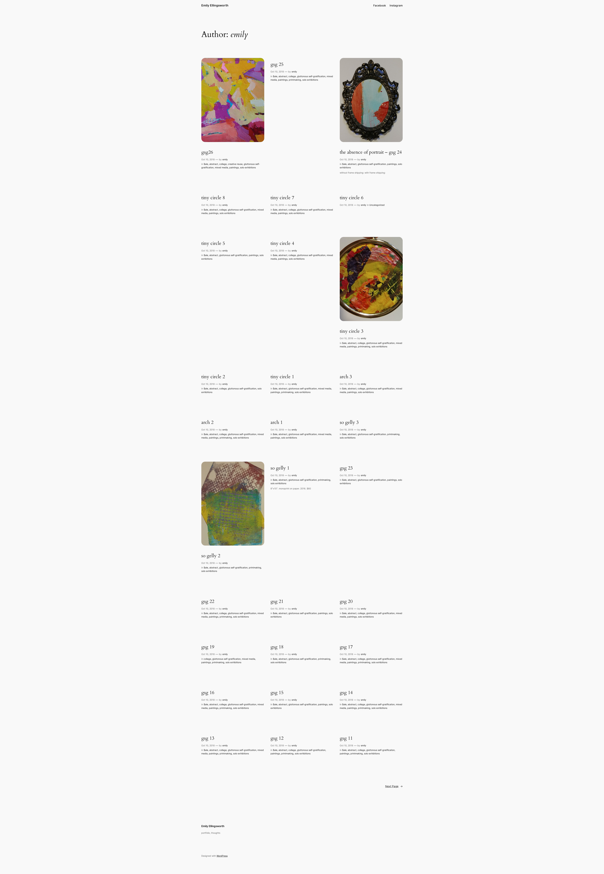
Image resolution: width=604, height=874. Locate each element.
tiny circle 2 (213, 377)
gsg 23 (346, 468)
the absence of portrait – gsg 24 (371, 152)
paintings (234, 167)
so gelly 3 (349, 422)
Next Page (394, 786)
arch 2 (207, 422)
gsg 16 (207, 693)
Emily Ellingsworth (214, 5)
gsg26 (207, 152)
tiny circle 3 (351, 331)
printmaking (295, 79)
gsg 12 (277, 738)
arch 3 (346, 377)
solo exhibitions (248, 167)
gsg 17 (346, 647)
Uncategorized (377, 205)
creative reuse (235, 164)
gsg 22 (207, 601)
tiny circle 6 (351, 198)
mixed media (221, 167)
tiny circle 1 (282, 377)
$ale (206, 164)
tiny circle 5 (213, 243)
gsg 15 (277, 693)
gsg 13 (207, 738)
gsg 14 (346, 693)
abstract (213, 164)
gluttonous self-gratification (311, 76)
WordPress (222, 855)
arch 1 (277, 422)
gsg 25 (277, 64)
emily (225, 159)
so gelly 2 (210, 556)
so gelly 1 (280, 468)
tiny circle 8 (213, 198)
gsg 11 (346, 738)
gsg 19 (207, 647)
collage (223, 164)
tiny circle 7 (282, 198)
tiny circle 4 (282, 243)
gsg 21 (277, 601)
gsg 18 (277, 647)
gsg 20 (346, 601)
